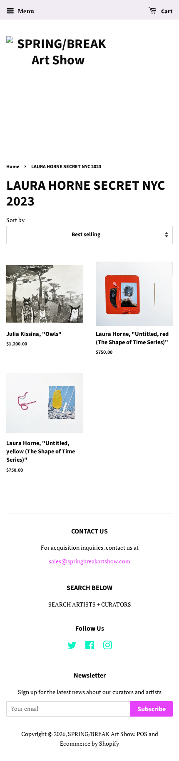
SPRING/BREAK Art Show (101, 734)
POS (142, 734)
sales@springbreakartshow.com (89, 561)
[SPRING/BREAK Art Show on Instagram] (107, 647)
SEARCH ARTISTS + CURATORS (89, 604)
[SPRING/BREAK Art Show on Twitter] (72, 647)
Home (12, 166)
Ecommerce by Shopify (89, 743)
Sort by (15, 220)
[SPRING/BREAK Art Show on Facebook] (89, 647)
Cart (166, 11)
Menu (25, 11)
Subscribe (151, 709)
